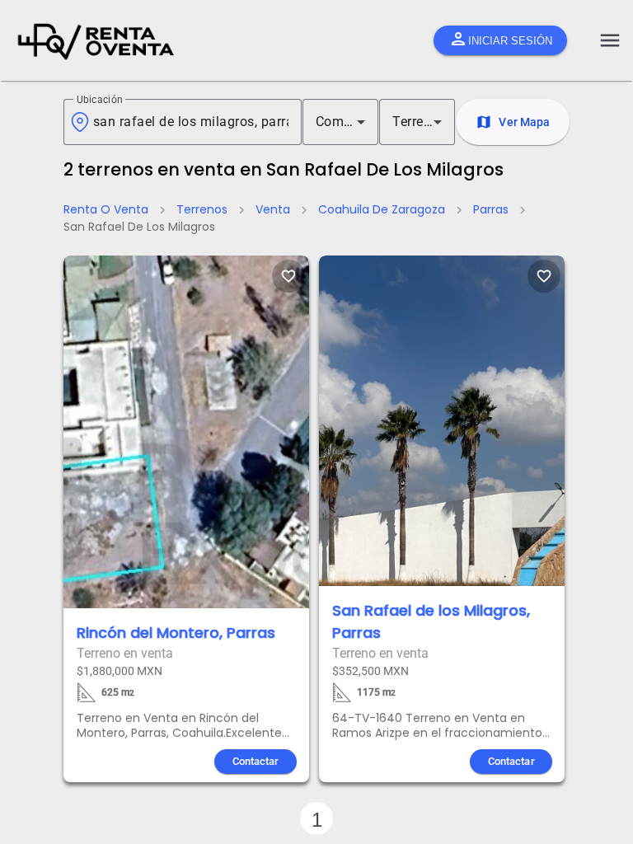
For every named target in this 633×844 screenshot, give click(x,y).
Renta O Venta (105, 209)
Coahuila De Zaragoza (381, 209)
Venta (273, 209)
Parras (491, 209)
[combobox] (190, 122)
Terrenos (201, 209)
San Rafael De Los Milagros (139, 226)
